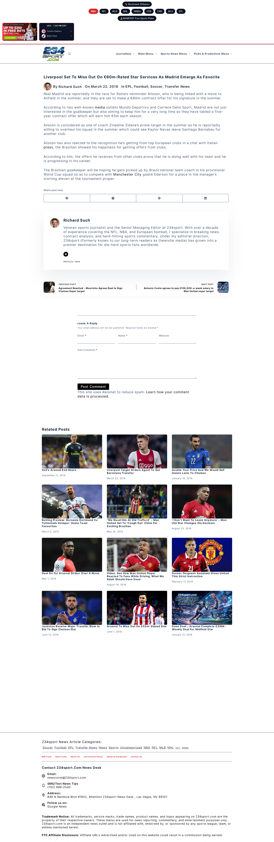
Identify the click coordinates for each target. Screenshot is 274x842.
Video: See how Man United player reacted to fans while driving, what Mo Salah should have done (135, 576)
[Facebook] (67, 198)
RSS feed (46, 757)
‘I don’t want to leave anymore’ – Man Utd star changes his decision (199, 521)
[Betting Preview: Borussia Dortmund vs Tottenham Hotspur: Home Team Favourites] (72, 502)
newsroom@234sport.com (66, 777)
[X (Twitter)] (113, 198)
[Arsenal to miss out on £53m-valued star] (137, 608)
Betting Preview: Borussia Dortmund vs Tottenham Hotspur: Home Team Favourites (70, 523)
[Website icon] (65, 254)
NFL (104, 11)
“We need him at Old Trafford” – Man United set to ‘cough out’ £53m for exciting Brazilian (133, 523)
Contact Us (136, 757)
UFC (177, 748)
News (103, 747)
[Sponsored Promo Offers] (19, 32)
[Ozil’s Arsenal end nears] (72, 452)
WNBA (137, 11)
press (48, 147)
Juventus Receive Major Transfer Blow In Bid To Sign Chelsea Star (71, 628)
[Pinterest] (159, 198)
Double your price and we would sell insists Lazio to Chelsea (198, 471)
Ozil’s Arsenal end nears (59, 470)
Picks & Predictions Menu (211, 53)
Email (82, 335)
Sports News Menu (174, 53)
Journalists (123, 53)
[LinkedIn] (206, 198)
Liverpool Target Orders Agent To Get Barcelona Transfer (133, 471)
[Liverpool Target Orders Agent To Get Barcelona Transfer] (137, 452)
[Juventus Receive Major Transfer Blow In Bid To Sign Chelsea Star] (72, 608)
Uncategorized (131, 747)
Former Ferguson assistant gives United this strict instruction (200, 575)
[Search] (69, 54)
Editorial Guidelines (117, 757)
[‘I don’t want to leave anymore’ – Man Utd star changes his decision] (202, 502)
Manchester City (127, 174)
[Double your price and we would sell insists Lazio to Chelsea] (202, 452)
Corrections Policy (93, 757)
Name (122, 335)
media (100, 107)
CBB (159, 11)
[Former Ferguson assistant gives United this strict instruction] (202, 555)
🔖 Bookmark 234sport (137, 4)
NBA (93, 11)
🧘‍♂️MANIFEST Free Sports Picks (137, 18)
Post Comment (93, 387)
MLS (170, 11)
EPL (181, 11)
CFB (149, 11)
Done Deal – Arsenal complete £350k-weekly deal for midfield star (199, 628)
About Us (75, 757)
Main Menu (145, 53)
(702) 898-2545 (59, 787)
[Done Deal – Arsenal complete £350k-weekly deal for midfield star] (202, 608)
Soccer (156, 86)
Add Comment (87, 349)
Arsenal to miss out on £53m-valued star (137, 626)
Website (164, 335)
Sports (114, 747)
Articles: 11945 (71, 262)
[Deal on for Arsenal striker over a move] (72, 555)
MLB (114, 11)
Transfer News (177, 86)
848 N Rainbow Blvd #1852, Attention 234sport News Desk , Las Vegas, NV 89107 (107, 796)
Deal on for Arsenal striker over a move (70, 573)
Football (141, 86)
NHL (125, 11)
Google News (57, 806)
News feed (61, 757)
